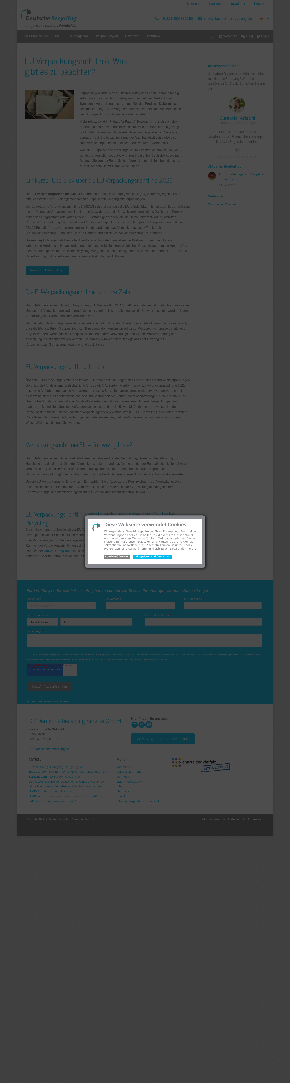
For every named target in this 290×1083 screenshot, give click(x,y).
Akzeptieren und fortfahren (152, 556)
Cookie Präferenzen (117, 556)
